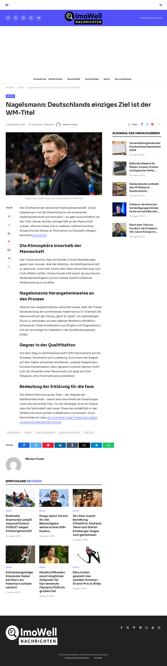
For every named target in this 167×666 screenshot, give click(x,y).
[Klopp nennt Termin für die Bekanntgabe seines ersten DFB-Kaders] (54, 498)
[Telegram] (9, 258)
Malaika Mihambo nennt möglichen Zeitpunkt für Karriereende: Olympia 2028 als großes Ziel (52, 582)
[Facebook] (9, 216)
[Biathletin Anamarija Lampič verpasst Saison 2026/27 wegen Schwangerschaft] (20, 498)
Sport (107, 79)
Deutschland (13, 432)
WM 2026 (89, 432)
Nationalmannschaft (69, 432)
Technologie (92, 79)
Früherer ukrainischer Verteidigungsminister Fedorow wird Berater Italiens (144, 208)
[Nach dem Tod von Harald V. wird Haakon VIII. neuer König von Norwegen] (119, 230)
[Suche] (160, 5)
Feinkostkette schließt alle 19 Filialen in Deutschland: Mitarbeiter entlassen (144, 187)
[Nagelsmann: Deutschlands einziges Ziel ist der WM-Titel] (54, 163)
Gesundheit (73, 79)
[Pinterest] (9, 241)
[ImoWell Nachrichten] (83, 18)
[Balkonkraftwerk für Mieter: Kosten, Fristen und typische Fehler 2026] (119, 168)
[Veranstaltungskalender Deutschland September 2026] (119, 148)
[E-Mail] (9, 250)
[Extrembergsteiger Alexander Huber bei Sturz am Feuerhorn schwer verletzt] (20, 554)
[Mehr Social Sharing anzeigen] (158, 124)
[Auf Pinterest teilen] (152, 124)
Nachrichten (55, 79)
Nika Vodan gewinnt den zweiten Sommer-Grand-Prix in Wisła (87, 578)
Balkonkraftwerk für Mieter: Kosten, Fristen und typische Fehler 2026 (143, 167)
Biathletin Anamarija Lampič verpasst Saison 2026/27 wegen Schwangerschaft (19, 523)
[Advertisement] (83, 50)
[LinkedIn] (9, 233)
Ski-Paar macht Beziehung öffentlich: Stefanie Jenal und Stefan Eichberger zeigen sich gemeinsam (87, 525)
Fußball (27, 432)
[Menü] (7, 5)
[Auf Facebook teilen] (141, 124)
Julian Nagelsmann (45, 432)
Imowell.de (39, 79)
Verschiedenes (122, 79)
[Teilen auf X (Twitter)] (147, 124)
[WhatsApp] (9, 266)
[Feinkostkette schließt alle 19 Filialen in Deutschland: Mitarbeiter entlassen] (119, 189)
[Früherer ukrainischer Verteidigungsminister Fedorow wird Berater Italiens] (119, 209)
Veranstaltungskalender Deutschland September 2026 (145, 147)
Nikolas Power (70, 124)
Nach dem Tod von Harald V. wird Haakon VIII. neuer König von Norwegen (143, 228)
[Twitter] (9, 225)
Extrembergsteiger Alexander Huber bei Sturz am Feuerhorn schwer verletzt (19, 580)
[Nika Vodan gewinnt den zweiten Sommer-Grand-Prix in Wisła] (87, 554)
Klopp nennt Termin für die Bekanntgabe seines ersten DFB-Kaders (53, 523)
